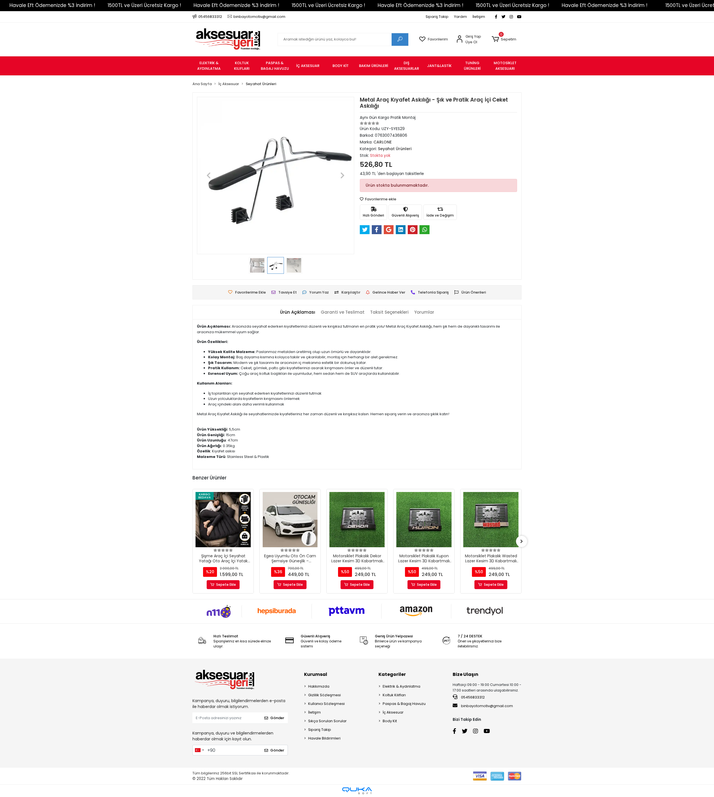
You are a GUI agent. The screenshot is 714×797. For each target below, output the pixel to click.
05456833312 (472, 697)
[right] (522, 541)
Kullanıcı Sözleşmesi (326, 703)
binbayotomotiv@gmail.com (487, 706)
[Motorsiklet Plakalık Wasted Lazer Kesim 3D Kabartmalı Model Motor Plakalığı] (490, 519)
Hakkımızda (318, 686)
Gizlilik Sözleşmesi (324, 695)
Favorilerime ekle (380, 199)
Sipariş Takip (437, 16)
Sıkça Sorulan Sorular (327, 721)
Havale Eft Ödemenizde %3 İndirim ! (52, 5)
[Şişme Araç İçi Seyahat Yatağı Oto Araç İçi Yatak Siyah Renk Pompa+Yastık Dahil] (223, 519)
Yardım (460, 16)
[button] (504, 39)
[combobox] (199, 750)
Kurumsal (315, 674)
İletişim (478, 16)
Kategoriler (392, 674)
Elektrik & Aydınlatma (401, 686)
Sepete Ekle (226, 584)
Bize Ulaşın (465, 674)
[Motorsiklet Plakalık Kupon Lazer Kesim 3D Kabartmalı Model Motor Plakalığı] (424, 519)
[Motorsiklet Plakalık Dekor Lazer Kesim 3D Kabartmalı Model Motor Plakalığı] (357, 519)
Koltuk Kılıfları (394, 695)
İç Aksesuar (393, 712)
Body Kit (390, 721)
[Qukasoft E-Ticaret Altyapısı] (357, 790)
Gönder (277, 718)
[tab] (297, 312)
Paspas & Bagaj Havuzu (404, 703)
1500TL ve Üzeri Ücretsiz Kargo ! (144, 5)
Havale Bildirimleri (324, 738)
